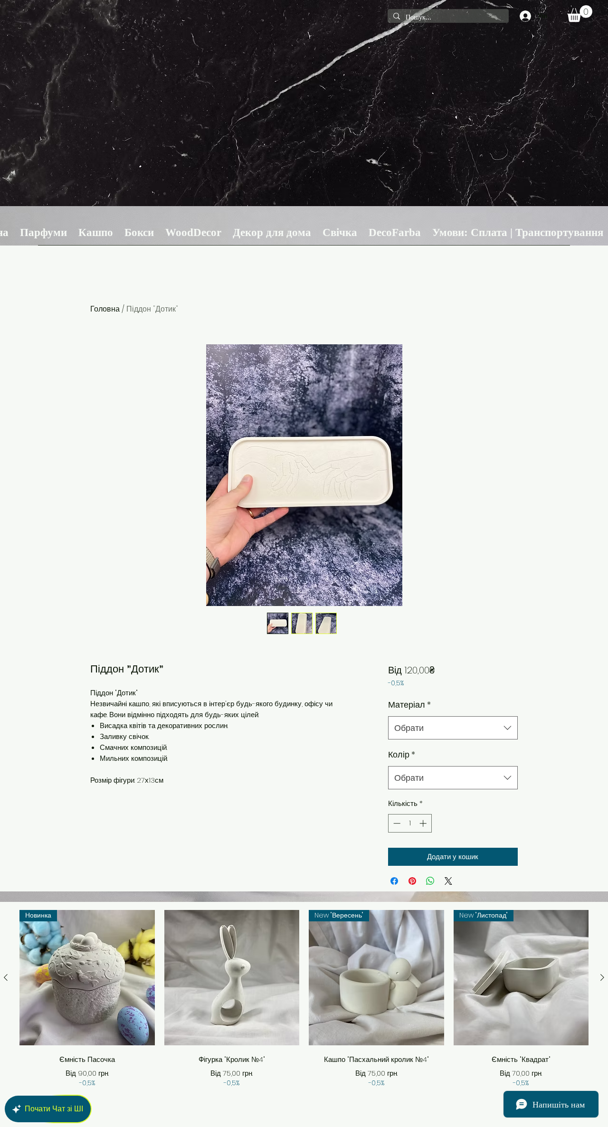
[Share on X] (448, 881)
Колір (401, 754)
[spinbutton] (410, 823)
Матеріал (409, 704)
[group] (304, 999)
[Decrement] (396, 823)
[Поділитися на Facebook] (394, 881)
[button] (579, 13)
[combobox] (453, 728)
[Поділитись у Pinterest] (412, 881)
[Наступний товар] (602, 977)
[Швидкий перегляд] (232, 977)
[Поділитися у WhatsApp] (430, 881)
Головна (105, 308)
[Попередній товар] (5, 977)
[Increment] (424, 823)
